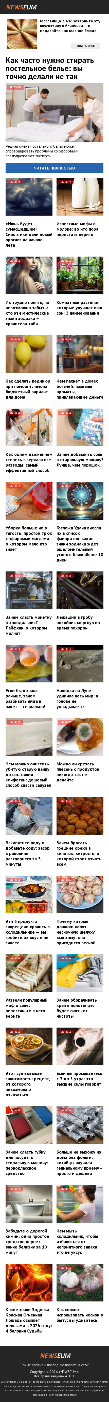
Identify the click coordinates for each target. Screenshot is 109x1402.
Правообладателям (66, 1394)
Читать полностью (54, 168)
